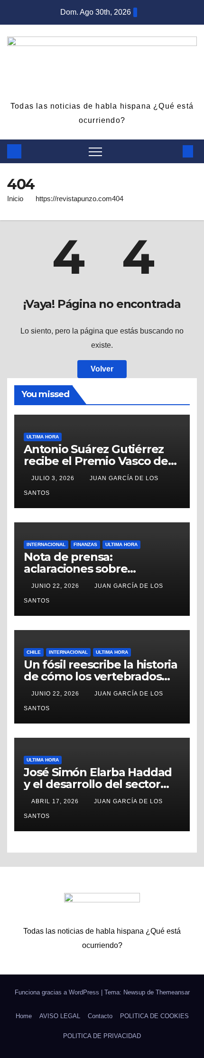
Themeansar (173, 992)
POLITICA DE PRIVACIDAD (102, 1035)
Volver (102, 369)
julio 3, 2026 (53, 478)
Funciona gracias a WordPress (58, 992)
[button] (172, 151)
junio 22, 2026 (56, 586)
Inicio (15, 199)
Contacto (100, 1016)
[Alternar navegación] (95, 151)
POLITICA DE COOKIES (154, 1016)
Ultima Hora (43, 436)
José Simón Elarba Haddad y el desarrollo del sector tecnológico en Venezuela (98, 784)
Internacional (46, 544)
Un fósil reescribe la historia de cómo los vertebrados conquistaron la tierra (100, 676)
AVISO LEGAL (59, 1016)
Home (24, 1016)
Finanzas (85, 544)
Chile (34, 652)
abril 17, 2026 (56, 801)
